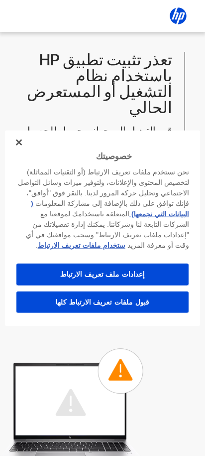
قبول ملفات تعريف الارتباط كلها (102, 301)
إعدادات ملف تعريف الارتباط (102, 274)
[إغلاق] (19, 142)
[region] (102, 228)
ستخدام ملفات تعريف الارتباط (81, 245)
